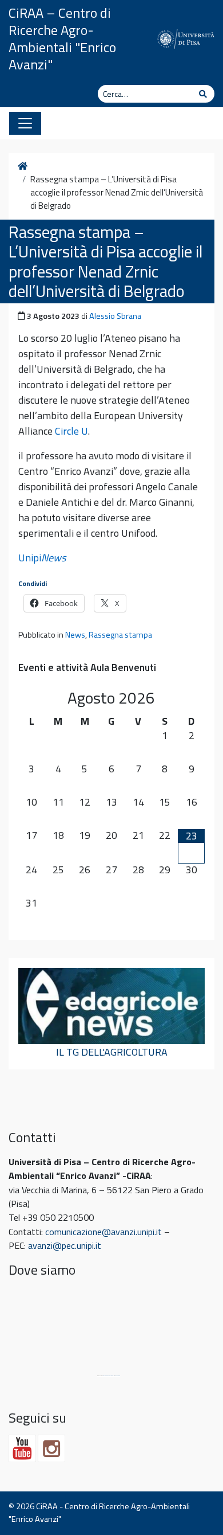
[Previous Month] (31, 697)
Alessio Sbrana (115, 316)
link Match (117, 1376)
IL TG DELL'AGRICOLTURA (112, 1052)
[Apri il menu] (25, 123)
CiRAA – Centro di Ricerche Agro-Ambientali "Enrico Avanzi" (62, 38)
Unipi (42, 557)
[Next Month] (191, 697)
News (75, 634)
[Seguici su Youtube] (22, 1448)
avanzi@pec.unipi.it (64, 1245)
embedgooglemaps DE (108, 1376)
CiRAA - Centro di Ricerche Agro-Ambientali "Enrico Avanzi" (99, 1512)
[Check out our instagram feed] (51, 1448)
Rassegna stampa (120, 634)
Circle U (71, 431)
